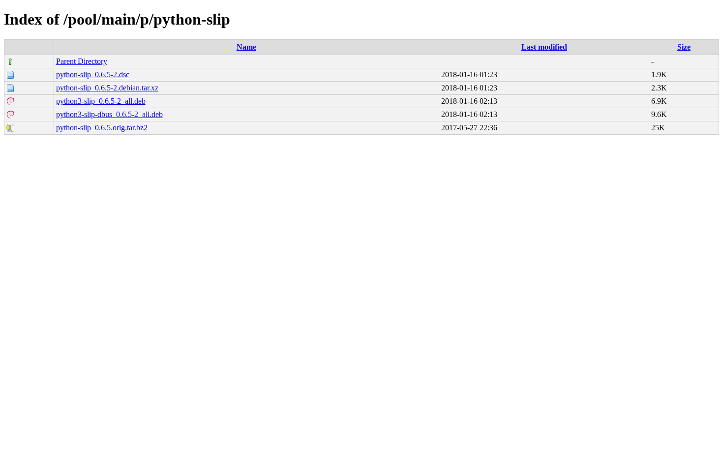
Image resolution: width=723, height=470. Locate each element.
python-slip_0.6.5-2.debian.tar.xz (107, 88)
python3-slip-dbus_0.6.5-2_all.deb (109, 114)
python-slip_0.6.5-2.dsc (92, 74)
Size (684, 47)
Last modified (544, 47)
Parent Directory (81, 61)
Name (246, 47)
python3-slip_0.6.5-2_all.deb (101, 101)
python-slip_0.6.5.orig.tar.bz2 (102, 127)
